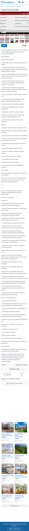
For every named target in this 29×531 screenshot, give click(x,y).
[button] (1, 23)
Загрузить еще (14, 506)
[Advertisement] (14, 405)
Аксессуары (18, 6)
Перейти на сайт (14, 369)
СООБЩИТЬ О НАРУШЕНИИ (15, 383)
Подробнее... (14, 526)
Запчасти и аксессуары (10, 6)
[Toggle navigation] (26, 2)
